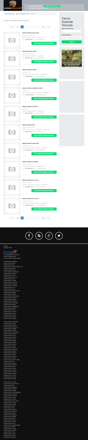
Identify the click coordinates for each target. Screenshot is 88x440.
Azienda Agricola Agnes (29, 51)
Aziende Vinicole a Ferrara (10, 399)
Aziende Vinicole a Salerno (10, 308)
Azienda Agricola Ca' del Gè (30, 198)
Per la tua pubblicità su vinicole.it (11, 254)
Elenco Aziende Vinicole (22, 14)
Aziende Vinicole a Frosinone (10, 282)
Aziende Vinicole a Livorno (10, 347)
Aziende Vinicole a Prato (9, 423)
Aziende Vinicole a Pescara (10, 420)
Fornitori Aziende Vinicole (10, 256)
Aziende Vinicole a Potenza (10, 363)
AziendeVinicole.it (9, 14)
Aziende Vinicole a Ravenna (10, 365)
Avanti (43, 27)
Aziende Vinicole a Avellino (10, 325)
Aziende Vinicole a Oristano (10, 356)
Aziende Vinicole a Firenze (10, 280)
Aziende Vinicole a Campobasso (11, 332)
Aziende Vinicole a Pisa (9, 361)
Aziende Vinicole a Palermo (10, 297)
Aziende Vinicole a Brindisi (10, 330)
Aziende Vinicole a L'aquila (10, 404)
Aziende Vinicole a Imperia (10, 344)
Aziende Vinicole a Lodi (9, 408)
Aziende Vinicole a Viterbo (10, 378)
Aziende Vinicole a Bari (9, 385)
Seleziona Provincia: (68, 28)
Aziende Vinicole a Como (9, 335)
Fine (48, 27)
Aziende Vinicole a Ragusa (10, 304)
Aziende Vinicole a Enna (9, 278)
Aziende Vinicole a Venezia (10, 316)
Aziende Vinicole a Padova (10, 416)
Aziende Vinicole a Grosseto (10, 284)
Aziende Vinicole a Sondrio (10, 430)
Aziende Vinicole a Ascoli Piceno (11, 383)
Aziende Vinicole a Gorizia (10, 402)
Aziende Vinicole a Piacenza (10, 301)
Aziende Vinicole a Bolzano (10, 389)
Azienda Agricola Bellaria (30, 106)
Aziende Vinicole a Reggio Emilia (11, 306)
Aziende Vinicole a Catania (10, 333)
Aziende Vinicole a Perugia (10, 299)
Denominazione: (66, 35)
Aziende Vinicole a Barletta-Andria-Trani (13, 266)
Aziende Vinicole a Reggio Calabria (12, 425)
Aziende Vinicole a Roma (9, 427)
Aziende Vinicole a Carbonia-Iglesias (12, 392)
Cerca (72, 42)
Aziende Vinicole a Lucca (9, 289)
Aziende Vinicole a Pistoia (10, 421)
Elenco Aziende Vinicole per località (12, 258)
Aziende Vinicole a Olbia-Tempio (11, 296)
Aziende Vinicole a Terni (9, 432)
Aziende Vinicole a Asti (9, 265)
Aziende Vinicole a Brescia (10, 270)
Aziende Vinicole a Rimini (9, 366)
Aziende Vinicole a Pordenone (11, 303)
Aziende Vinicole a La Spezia (10, 285)
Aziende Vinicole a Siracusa (10, 370)
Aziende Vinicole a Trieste (10, 375)
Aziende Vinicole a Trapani (10, 373)
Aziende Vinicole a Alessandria (11, 321)
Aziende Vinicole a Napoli (10, 413)
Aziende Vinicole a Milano (10, 292)
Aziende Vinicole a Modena (10, 352)
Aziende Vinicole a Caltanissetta (11, 272)
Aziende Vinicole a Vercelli (10, 377)
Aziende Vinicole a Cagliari (10, 390)
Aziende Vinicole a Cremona (10, 277)
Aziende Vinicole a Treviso (10, 315)
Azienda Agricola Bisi (28, 125)
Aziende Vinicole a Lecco (9, 287)
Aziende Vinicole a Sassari (10, 368)
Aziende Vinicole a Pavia (9, 418)
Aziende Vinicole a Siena (9, 310)
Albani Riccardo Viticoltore (30, 33)
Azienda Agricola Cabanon (30, 161)
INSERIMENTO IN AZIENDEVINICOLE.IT (38, 8)
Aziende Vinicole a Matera (10, 351)
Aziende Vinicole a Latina (9, 346)
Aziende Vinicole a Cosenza (10, 395)
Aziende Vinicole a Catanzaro (11, 394)
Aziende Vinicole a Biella (9, 268)
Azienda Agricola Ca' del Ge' (30, 180)
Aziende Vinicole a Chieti (9, 275)
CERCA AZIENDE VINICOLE (35, 6)
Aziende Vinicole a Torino (10, 313)
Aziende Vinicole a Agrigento (10, 261)
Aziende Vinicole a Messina (10, 411)
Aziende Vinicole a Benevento (11, 327)
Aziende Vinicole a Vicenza (10, 318)
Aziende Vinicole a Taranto (10, 311)
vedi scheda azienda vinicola (44, 43)
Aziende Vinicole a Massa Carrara (12, 291)
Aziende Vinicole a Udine (9, 435)
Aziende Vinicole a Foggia (10, 340)
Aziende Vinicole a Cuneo (10, 397)
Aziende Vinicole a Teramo (10, 372)
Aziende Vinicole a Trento (10, 433)
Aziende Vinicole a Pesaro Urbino (11, 359)
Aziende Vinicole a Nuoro (10, 354)
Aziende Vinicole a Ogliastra (10, 414)
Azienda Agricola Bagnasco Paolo (32, 88)
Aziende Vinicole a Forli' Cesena (11, 401)
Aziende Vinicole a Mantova (10, 409)
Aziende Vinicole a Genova (10, 342)
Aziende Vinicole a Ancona (10, 382)
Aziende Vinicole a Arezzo (10, 323)
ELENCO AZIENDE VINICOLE (52, 6)
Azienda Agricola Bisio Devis (30, 143)
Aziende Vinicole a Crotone (10, 337)
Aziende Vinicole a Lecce (9, 406)
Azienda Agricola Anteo (29, 69)
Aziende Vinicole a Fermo (10, 339)
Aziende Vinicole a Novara (10, 294)
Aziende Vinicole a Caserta (10, 273)
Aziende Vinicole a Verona (10, 437)
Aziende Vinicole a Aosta (9, 263)
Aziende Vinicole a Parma (10, 358)
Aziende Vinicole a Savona (10, 428)
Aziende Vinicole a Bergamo (10, 387)
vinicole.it (6, 246)
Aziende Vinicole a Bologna (10, 328)
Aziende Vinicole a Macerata (10, 349)
